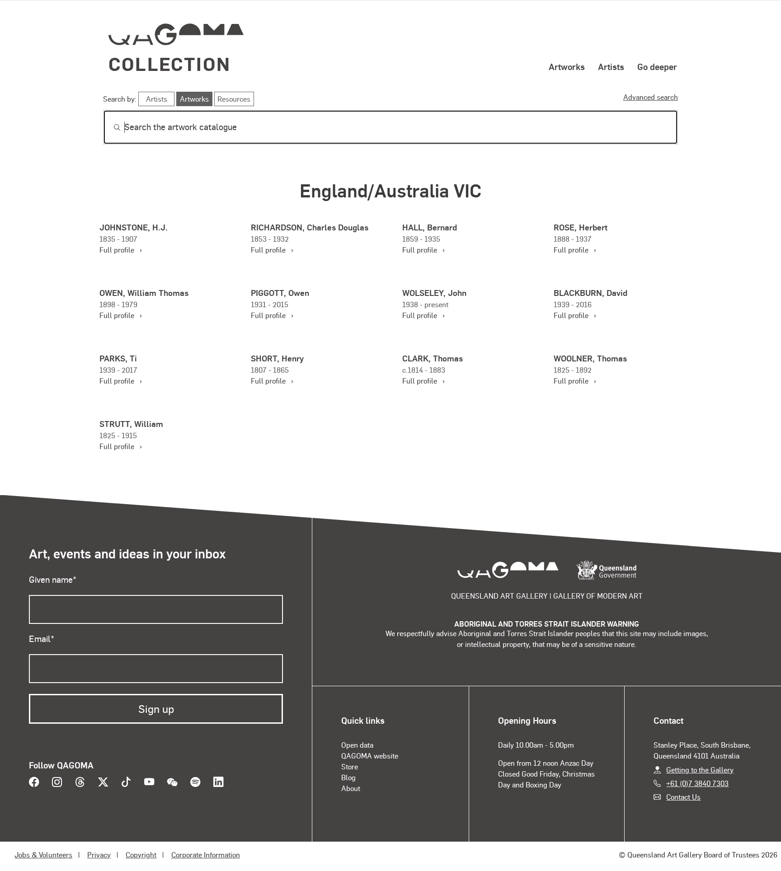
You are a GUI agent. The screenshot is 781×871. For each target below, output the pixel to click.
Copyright (141, 854)
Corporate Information (205, 854)
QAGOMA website (369, 755)
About (350, 788)
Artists (611, 66)
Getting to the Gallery (700, 769)
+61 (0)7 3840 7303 (697, 783)
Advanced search (650, 97)
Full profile (120, 249)
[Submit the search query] (109, 127)
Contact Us (683, 796)
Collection (169, 63)
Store (349, 766)
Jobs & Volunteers (43, 854)
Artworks (567, 66)
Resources (233, 98)
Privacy (99, 854)
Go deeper (657, 66)
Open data (357, 744)
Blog (348, 777)
